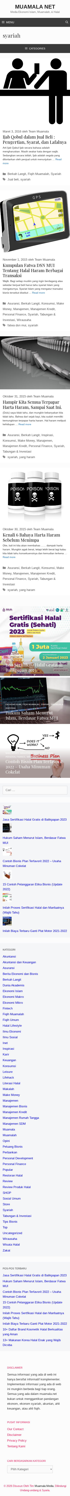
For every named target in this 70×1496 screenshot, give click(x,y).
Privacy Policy (17, 1440)
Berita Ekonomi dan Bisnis (20, 974)
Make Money (26, 440)
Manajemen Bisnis (15, 1106)
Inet (5, 1043)
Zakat (6, 1250)
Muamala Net (35, 7)
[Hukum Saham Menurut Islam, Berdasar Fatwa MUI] (35, 721)
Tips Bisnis (10, 1221)
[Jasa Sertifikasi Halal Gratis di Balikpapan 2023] (35, 673)
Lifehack (8, 1077)
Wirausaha (24, 320)
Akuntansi (9, 956)
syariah (25, 179)
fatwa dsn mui (17, 325)
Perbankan (10, 1152)
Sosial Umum (12, 1198)
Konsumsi (48, 303)
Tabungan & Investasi (17, 451)
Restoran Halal (13, 1175)
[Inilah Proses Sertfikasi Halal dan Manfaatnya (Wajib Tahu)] (7, 900)
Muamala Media (44, 1485)
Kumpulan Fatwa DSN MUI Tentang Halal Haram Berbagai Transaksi (33, 270)
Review (8, 1181)
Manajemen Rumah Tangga (21, 1118)
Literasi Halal (11, 1083)
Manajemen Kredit (43, 309)
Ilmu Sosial (10, 1037)
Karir (6, 1054)
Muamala (9, 1129)
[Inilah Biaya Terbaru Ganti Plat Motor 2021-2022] (7, 923)
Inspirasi (47, 435)
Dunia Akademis (13, 985)
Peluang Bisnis (13, 1146)
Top (5, 1227)
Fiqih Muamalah (38, 174)
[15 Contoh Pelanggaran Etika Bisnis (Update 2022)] (7, 876)
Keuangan (9, 1060)
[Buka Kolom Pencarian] (67, 22)
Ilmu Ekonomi (12, 1031)
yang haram (27, 457)
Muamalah (10, 1135)
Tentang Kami (16, 1446)
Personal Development (18, 1158)
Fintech (8, 1008)
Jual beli (13, 179)
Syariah (56, 174)
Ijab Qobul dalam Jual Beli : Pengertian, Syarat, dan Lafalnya (34, 139)
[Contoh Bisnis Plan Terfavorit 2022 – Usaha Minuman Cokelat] (35, 775)
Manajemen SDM (14, 1123)
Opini (6, 1141)
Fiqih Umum (11, 1020)
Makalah (8, 1089)
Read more (38, 292)
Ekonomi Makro (13, 997)
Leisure (8, 1072)
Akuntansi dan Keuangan (19, 962)
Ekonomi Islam (13, 991)
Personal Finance (14, 314)
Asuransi (13, 303)
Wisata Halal (11, 1244)
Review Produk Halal (17, 1187)
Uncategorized (12, 1233)
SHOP (7, 1193)
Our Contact (15, 1429)
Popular (8, 1169)
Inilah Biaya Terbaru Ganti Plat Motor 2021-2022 (35, 931)
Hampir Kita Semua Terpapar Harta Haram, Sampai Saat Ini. (32, 404)
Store (6, 1204)
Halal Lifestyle (12, 1025)
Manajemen (21, 309)
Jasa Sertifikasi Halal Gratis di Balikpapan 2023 (35, 819)
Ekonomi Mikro (13, 1002)
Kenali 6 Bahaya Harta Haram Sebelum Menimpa (31, 537)
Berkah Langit (17, 174)
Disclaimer (14, 1435)
